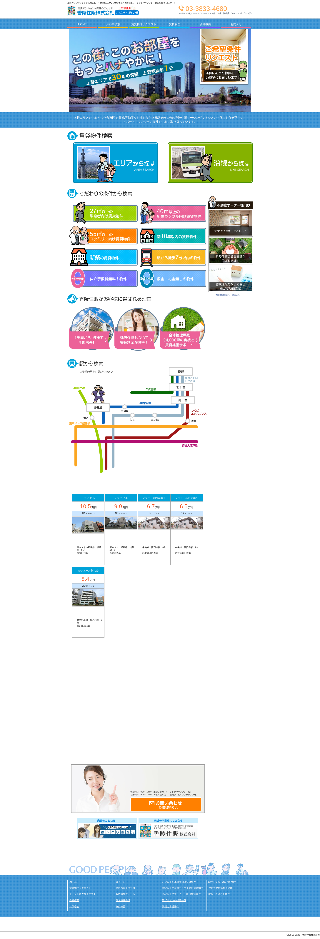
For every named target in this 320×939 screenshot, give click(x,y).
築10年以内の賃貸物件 (174, 900)
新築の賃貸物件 (170, 906)
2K (83, 513)
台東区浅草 (82, 553)
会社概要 (74, 900)
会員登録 (231, 17)
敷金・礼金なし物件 (219, 894)
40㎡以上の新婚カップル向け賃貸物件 (182, 888)
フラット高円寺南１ (154, 497)
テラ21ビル (88, 497)
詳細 (88, 562)
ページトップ (311, 865)
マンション (90, 513)
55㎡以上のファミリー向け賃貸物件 (181, 894)
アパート (155, 513)
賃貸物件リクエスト (80, 888)
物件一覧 (120, 906)
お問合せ (74, 906)
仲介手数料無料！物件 (220, 888)
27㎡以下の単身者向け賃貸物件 (179, 881)
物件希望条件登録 (125, 888)
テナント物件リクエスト (82, 894)
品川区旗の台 (83, 625)
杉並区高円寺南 (150, 553)
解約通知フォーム (125, 894)
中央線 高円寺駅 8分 (155, 547)
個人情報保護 (123, 900)
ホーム (73, 881)
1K (150, 513)
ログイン (120, 881)
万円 (88, 506)
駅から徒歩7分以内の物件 (222, 881)
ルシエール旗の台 (88, 570)
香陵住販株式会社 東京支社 (228, 295)
